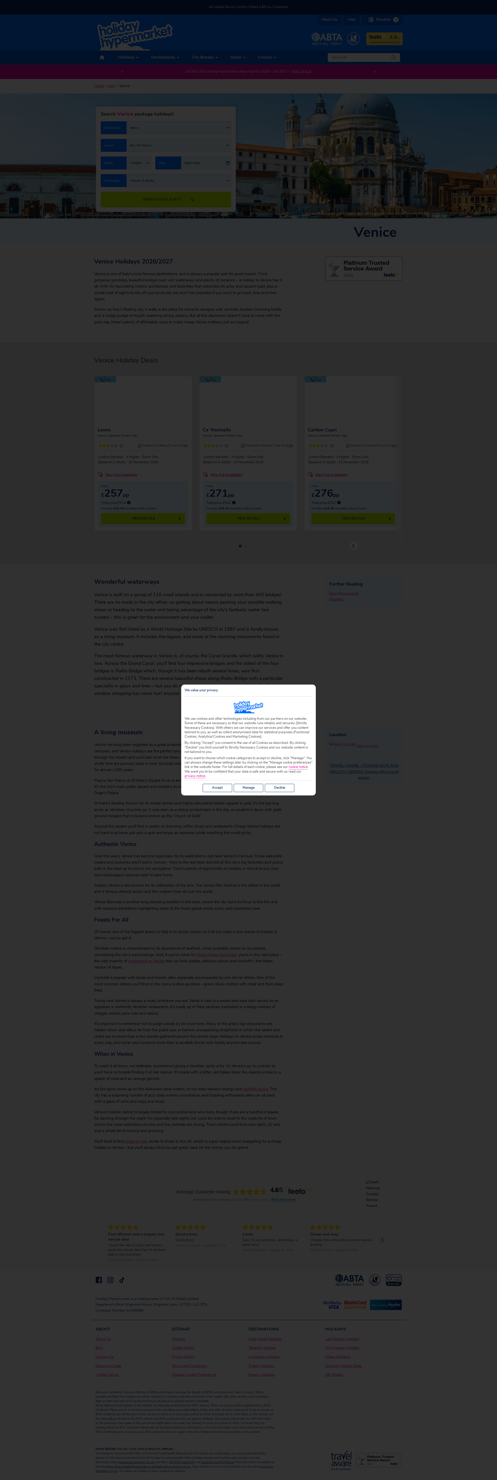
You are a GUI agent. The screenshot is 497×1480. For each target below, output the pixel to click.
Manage (249, 787)
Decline (279, 787)
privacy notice (195, 776)
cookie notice (298, 767)
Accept (217, 787)
